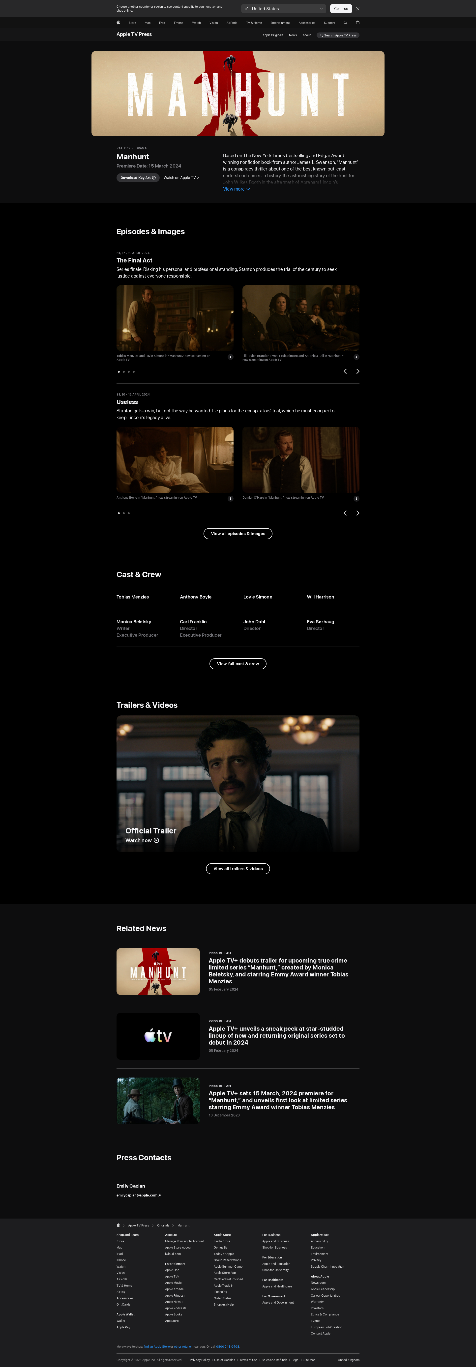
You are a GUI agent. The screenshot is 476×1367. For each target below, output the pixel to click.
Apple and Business (275, 1241)
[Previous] (346, 371)
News (293, 35)
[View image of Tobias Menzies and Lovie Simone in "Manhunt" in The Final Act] (175, 318)
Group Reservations (227, 1260)
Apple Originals (273, 35)
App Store (172, 1321)
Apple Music (173, 1282)
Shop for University (275, 1270)
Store (120, 1241)
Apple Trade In (223, 1285)
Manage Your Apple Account (184, 1241)
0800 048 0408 (227, 1346)
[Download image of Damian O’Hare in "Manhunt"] (356, 499)
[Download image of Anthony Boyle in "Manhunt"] (231, 499)
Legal (295, 1360)
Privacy (316, 1260)
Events (315, 1321)
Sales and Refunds (274, 1360)
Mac (119, 1247)
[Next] (357, 371)
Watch (121, 1266)
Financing (220, 1292)
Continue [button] (341, 9)
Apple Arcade (174, 1289)
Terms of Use (248, 1360)
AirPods (122, 1279)
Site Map (309, 1360)
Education (318, 1247)
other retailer (183, 1346)
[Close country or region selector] (358, 8)
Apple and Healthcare (277, 1286)
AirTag (121, 1292)
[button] (283, 8)
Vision (121, 1273)
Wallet (121, 1321)
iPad (120, 1254)
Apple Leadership (323, 1289)
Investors (317, 1308)
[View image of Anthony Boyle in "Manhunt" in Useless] (175, 460)
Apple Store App (225, 1273)
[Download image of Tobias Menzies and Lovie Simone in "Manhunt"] (231, 357)
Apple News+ (174, 1302)
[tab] (119, 372)
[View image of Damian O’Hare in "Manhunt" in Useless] (300, 460)
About (307, 35)
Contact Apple (320, 1333)
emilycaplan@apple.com (137, 1195)
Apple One (172, 1270)
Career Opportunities (325, 1295)
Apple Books (173, 1314)
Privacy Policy (200, 1360)
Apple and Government (278, 1302)
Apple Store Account (179, 1247)
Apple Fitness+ (175, 1295)
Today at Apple (224, 1254)
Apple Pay (123, 1327)
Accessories (125, 1298)
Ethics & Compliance (325, 1314)
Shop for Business (274, 1247)
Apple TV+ (172, 1276)
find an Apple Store (157, 1346)
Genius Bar (221, 1247)
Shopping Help (224, 1304)
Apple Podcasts (175, 1308)
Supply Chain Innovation (327, 1266)
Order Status (222, 1298)
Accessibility (319, 1241)
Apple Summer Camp (228, 1266)
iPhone (121, 1260)
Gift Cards (123, 1304)
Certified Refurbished (228, 1279)
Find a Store (222, 1241)
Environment (319, 1254)
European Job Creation (326, 1327)
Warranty (317, 1302)
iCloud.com (173, 1254)
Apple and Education (276, 1264)
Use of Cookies (224, 1360)
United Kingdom (348, 1360)
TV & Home (124, 1285)
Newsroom (318, 1282)
